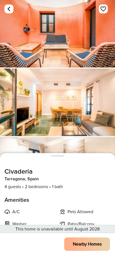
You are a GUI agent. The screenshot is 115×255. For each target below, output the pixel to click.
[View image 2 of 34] (57, 102)
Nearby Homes (87, 244)
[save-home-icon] (103, 8)
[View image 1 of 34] (57, 33)
